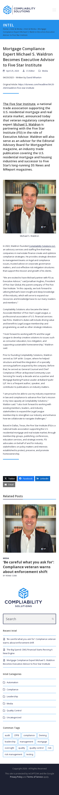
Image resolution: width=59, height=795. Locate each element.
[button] (54, 10)
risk (49, 747)
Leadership (12, 696)
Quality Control (14, 710)
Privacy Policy (16, 776)
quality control (37, 747)
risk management (13, 754)
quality (21, 747)
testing (29, 754)
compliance (29, 735)
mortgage (42, 741)
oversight (9, 747)
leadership (10, 741)
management (26, 741)
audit (7, 735)
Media (45, 70)
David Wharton (34, 77)
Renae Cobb (11, 575)
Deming (43, 735)
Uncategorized (14, 717)
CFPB (16, 735)
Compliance (12, 689)
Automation (12, 682)
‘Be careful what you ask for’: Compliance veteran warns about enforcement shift (28, 567)
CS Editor (30, 70)
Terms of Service (35, 776)
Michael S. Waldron (26, 124)
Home (5, 29)
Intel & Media (16, 29)
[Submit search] (53, 619)
